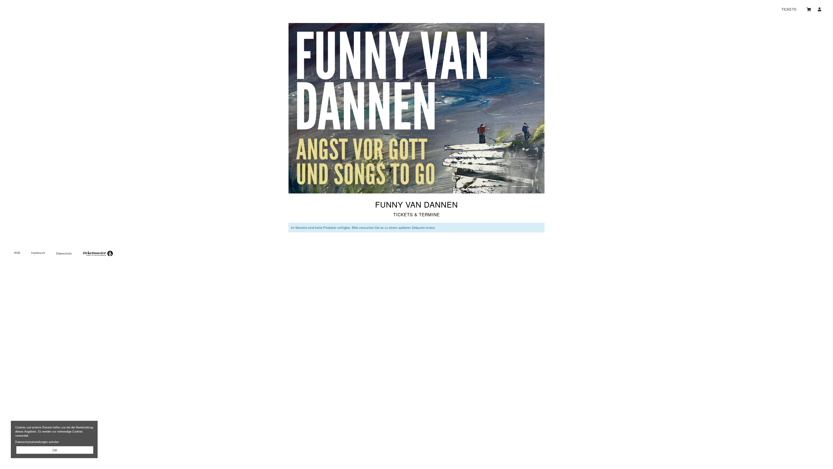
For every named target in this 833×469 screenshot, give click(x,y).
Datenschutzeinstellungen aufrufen (37, 442)
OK (54, 450)
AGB (17, 253)
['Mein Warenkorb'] (809, 9)
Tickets (788, 9)
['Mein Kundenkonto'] (819, 9)
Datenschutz (64, 253)
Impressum (38, 253)
